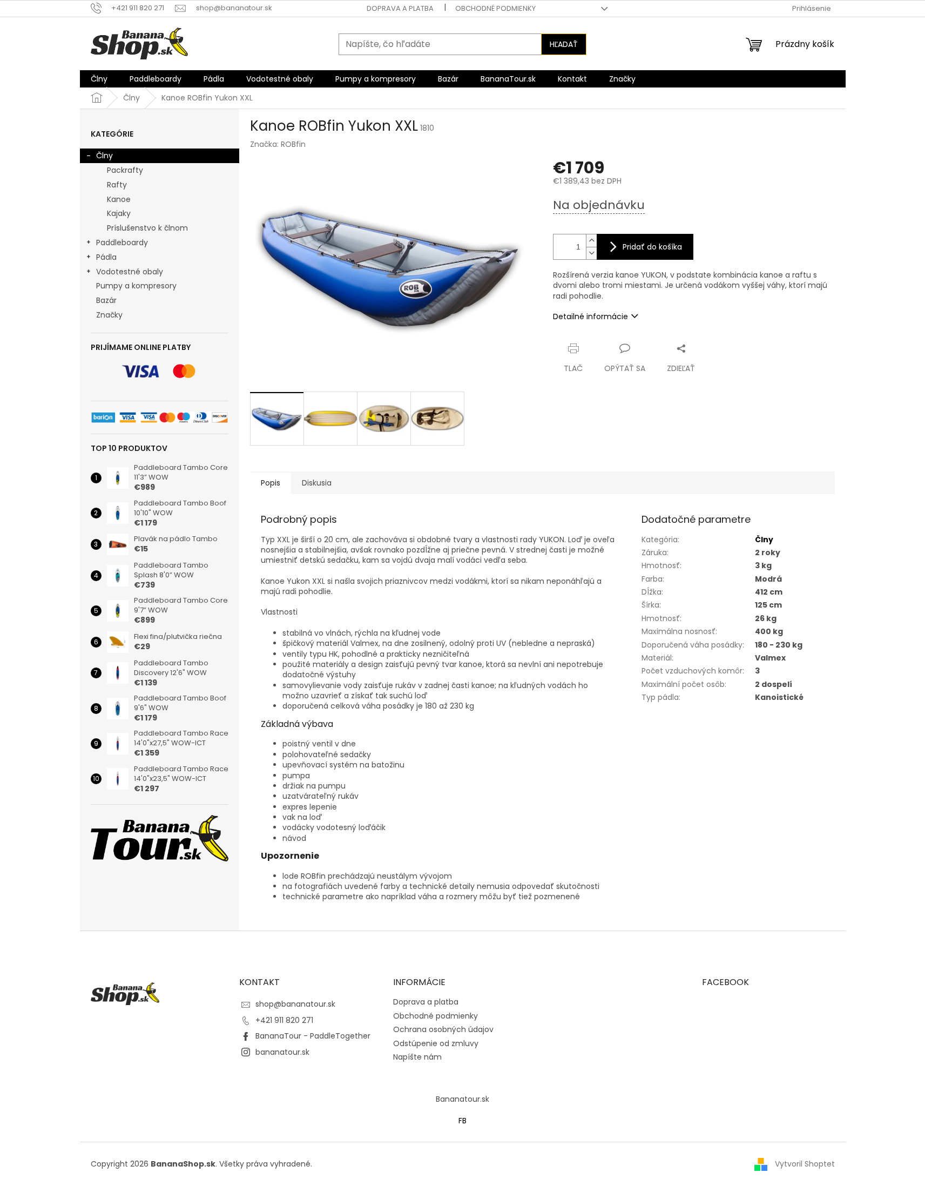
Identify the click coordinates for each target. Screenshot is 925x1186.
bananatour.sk (282, 1052)
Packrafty (125, 170)
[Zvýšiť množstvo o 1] (591, 240)
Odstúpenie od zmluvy (435, 1043)
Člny (104, 155)
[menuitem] (99, 78)
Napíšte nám (417, 1057)
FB (462, 1120)
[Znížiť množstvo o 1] (591, 253)
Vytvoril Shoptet (805, 1163)
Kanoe (119, 199)
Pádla (106, 257)
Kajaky (119, 213)
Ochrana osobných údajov (443, 1029)
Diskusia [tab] (317, 482)
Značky (109, 314)
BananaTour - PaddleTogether (312, 1035)
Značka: (278, 144)
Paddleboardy (122, 242)
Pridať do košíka (652, 246)
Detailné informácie (590, 316)
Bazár (106, 300)
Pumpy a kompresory (136, 285)
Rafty (117, 184)
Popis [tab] (270, 482)
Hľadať (564, 44)
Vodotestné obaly (129, 271)
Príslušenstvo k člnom (147, 228)
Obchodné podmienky (495, 8)
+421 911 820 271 (284, 1020)
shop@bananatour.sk (295, 1004)
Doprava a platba (400, 8)
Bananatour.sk (462, 1099)
